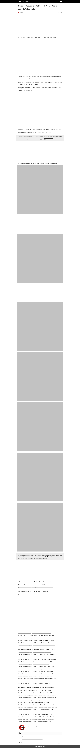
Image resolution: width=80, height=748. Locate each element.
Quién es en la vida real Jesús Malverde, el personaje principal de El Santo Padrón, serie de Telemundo (35, 587)
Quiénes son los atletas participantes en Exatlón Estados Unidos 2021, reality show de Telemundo (34, 594)
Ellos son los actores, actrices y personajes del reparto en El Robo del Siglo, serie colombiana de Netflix (35, 671)
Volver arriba (60, 743)
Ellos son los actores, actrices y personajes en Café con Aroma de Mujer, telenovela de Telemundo (35, 642)
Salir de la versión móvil (40, 746)
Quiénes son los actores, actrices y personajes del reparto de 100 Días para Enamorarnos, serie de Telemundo (36, 635)
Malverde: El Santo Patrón (26, 739)
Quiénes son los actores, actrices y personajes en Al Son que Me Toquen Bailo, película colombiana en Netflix (37, 678)
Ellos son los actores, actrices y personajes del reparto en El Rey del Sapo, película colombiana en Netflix (36, 666)
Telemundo (58, 35)
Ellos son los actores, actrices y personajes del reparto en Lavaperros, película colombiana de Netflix (35, 661)
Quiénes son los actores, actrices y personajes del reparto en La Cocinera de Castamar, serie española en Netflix (37, 656)
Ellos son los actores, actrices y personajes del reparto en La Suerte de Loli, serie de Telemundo (34, 637)
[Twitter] (20, 733)
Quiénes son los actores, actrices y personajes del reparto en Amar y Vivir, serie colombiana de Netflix (35, 673)
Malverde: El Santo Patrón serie (37, 739)
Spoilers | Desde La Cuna (48, 138)
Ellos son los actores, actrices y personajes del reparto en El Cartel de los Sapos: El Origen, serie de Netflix (36, 654)
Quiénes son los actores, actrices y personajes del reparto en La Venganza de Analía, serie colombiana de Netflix (37, 668)
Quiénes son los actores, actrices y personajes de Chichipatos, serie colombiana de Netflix (33, 664)
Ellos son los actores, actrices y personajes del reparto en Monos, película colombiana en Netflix (34, 683)
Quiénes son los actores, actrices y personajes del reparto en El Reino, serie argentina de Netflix (34, 652)
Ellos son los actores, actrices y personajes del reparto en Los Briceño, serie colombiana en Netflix (35, 676)
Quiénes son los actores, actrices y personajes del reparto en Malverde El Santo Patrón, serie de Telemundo (36, 584)
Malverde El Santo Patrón (48, 35)
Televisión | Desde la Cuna (27, 736)
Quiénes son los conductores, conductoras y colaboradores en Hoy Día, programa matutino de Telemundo (36, 640)
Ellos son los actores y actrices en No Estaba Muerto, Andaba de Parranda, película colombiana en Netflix (36, 680)
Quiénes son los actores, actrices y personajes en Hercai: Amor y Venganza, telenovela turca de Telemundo (36, 645)
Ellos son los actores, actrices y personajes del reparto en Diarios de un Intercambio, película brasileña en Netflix (37, 659)
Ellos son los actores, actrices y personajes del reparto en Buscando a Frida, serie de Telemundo (34, 633)
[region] (40, 48)
